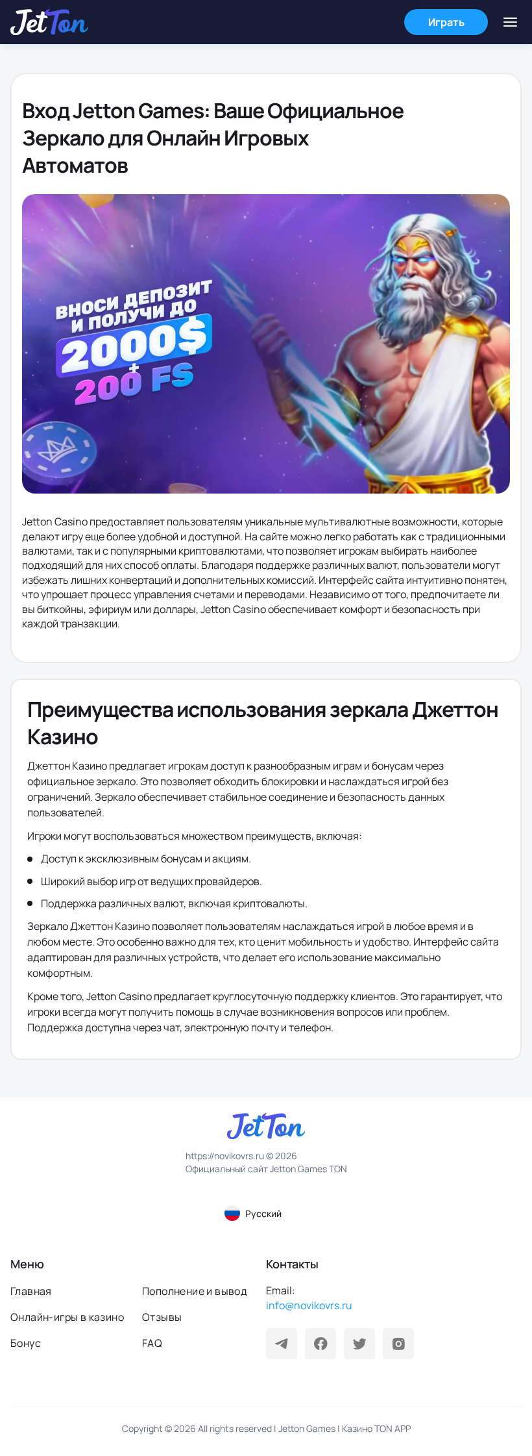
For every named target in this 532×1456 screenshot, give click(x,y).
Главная (31, 1291)
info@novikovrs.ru (309, 1305)
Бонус (25, 1343)
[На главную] (49, 22)
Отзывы (162, 1317)
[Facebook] (320, 1343)
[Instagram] (398, 1343)
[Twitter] (359, 1343)
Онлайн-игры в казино (67, 1317)
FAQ (152, 1343)
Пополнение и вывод (194, 1291)
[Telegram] (281, 1343)
